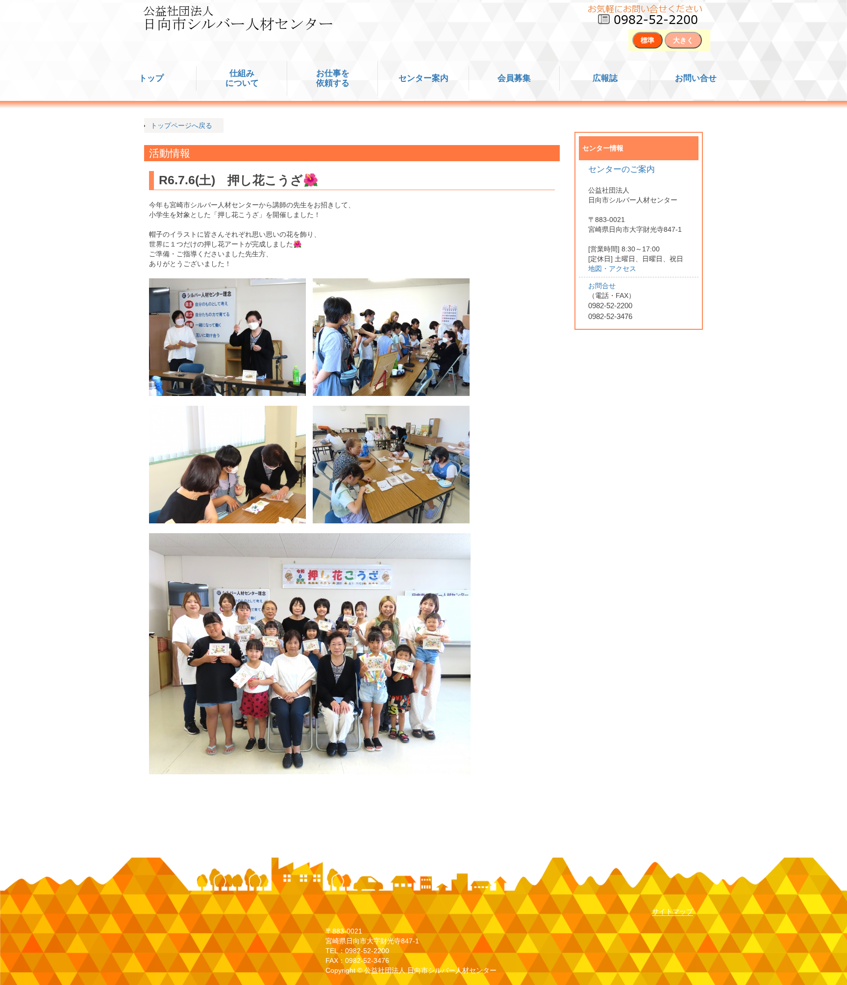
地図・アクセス (612, 268)
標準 (647, 40)
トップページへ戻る (181, 125)
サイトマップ (672, 911)
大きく (683, 40)
